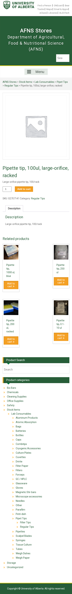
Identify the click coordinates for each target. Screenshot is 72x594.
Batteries (21, 430)
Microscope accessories (29, 496)
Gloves (19, 487)
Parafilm (20, 509)
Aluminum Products (27, 417)
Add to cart (24, 189)
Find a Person (44, 5)
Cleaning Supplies (17, 396)
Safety (11, 405)
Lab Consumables (44, 82)
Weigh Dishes (23, 553)
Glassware (21, 483)
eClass (42, 13)
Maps (49, 9)
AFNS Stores (36, 30)
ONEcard (58, 5)
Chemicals (13, 392)
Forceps (20, 474)
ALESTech (64, 13)
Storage (11, 562)
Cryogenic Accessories (28, 448)
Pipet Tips (62, 82)
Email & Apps (61, 9)
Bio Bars (11, 387)
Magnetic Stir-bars (26, 492)
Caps (18, 439)
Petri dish (21, 514)
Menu (39, 72)
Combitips (21, 444)
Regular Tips (11, 85)
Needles (20, 500)
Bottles (20, 435)
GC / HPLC (21, 479)
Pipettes (20, 531)
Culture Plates (23, 452)
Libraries (52, 13)
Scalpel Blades (24, 535)
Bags (18, 426)
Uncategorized (15, 567)
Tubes (19, 549)
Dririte (19, 461)
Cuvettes (21, 457)
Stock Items (25, 82)
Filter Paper (22, 465)
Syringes (20, 540)
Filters (19, 470)
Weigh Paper (23, 557)
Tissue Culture (24, 544)
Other (19, 505)
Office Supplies (15, 401)
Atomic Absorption (26, 422)
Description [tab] (14, 208)
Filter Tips (25, 522)
